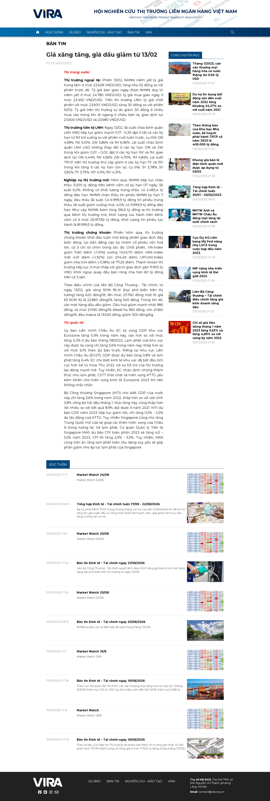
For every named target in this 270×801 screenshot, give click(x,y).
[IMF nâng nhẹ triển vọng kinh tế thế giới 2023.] (180, 272)
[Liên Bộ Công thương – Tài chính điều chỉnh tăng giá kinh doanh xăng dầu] (180, 296)
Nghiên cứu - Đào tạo (104, 32)
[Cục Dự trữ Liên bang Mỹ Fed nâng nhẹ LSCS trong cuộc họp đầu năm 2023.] (180, 242)
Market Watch (88, 710)
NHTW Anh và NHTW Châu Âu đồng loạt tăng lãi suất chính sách (206, 216)
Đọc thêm (58, 464)
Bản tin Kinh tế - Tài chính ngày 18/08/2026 (111, 739)
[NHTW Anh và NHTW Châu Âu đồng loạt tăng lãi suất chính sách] (180, 214)
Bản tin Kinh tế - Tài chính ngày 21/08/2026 (111, 563)
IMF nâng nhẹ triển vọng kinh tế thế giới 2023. (207, 272)
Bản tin (133, 32)
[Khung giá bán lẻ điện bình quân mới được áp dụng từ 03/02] (180, 164)
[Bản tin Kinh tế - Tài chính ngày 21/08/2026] (205, 571)
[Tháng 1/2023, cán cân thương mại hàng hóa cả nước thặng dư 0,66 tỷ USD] (180, 68)
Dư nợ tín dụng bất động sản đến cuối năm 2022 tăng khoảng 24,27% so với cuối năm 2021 (207, 102)
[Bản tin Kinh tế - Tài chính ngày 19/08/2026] (205, 689)
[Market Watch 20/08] (205, 542)
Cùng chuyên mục (185, 55)
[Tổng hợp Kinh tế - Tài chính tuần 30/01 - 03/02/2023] (180, 191)
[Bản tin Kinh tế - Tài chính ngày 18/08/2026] (205, 748)
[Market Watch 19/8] (205, 659)
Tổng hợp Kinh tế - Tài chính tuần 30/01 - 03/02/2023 (207, 191)
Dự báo (75, 32)
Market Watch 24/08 (93, 475)
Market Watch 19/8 (91, 651)
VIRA (47, 13)
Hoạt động (54, 32)
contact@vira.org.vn (211, 791)
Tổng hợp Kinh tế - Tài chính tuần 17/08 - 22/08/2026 (118, 504)
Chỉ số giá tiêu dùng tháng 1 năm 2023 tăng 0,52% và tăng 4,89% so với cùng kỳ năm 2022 (207, 330)
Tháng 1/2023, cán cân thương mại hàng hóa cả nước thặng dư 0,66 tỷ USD (206, 71)
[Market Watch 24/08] (205, 483)
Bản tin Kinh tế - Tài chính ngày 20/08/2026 (111, 622)
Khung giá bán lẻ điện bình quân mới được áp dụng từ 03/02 (207, 165)
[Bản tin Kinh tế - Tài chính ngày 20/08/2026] (205, 630)
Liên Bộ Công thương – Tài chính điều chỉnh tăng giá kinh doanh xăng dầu (207, 299)
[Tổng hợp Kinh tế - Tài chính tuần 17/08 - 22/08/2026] (205, 512)
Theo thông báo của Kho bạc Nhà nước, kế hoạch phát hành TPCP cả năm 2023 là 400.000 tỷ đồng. (207, 135)
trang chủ (37, 32)
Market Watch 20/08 (93, 533)
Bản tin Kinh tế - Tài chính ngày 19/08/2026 (111, 681)
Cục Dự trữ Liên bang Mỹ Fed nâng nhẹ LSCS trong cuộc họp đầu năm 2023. (207, 245)
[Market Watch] (205, 718)
